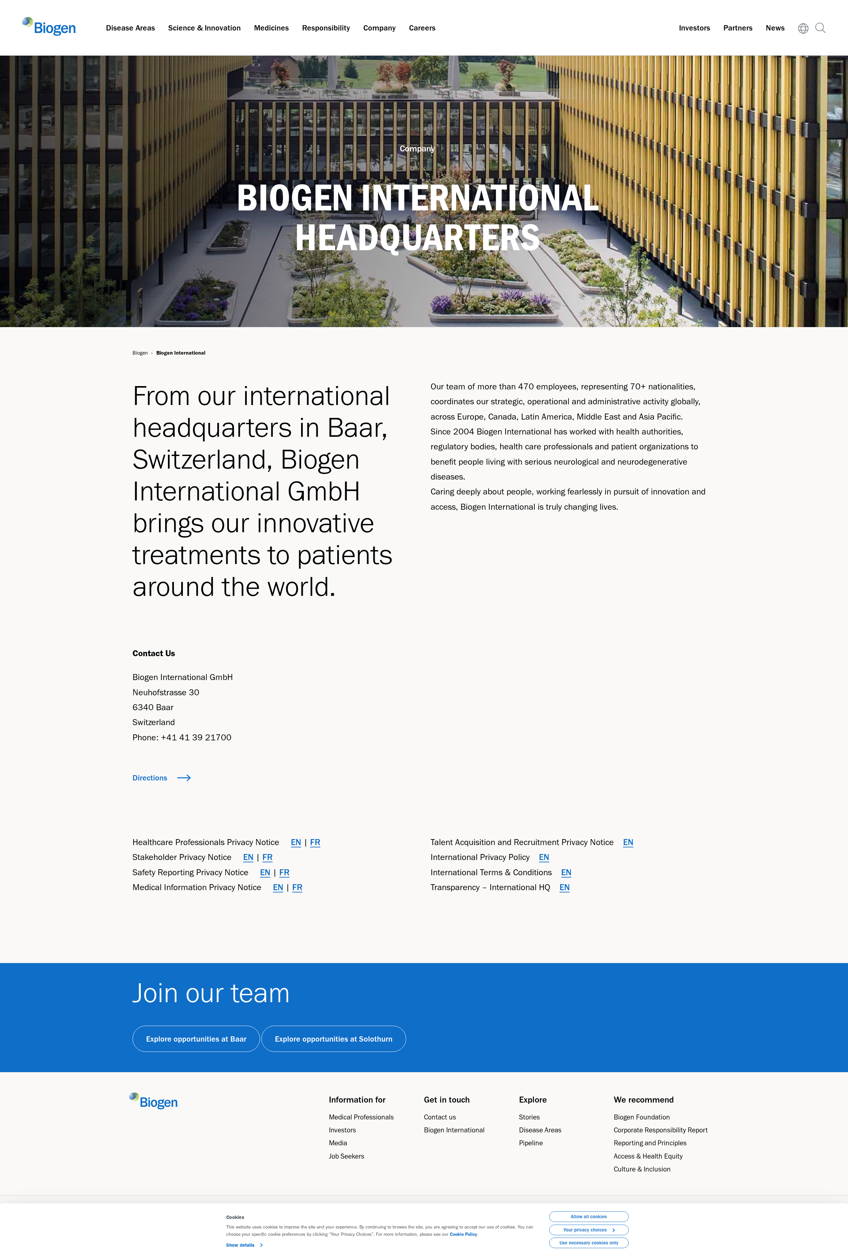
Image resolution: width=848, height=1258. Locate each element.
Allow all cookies (589, 1217)
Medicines (271, 27)
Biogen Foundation (642, 1117)
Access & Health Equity (648, 1156)
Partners (738, 27)
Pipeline (531, 1143)
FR (315, 842)
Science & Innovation (204, 27)
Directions (149, 777)
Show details (240, 1245)
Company (379, 27)
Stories (529, 1117)
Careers (422, 27)
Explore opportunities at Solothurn (334, 1039)
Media (338, 1143)
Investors (694, 27)
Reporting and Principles (650, 1143)
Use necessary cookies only (588, 1243)
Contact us (440, 1117)
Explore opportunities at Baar (196, 1039)
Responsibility (326, 27)
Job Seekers (346, 1156)
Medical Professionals (361, 1117)
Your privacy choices (585, 1230)
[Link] (803, 28)
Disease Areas (130, 27)
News (775, 27)
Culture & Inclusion (642, 1169)
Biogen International (454, 1130)
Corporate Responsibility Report (661, 1130)
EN (296, 842)
